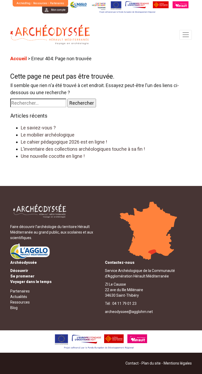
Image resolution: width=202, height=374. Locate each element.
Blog (14, 308)
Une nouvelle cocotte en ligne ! (53, 156)
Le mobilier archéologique (47, 135)
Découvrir (19, 271)
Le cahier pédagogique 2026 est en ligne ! (64, 142)
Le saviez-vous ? (38, 127)
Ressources (40, 3)
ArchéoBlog (24, 3)
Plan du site (151, 363)
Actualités (18, 297)
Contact (132, 363)
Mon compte (58, 9)
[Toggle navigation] (185, 35)
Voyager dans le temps (31, 282)
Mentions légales (178, 363)
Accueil (18, 58)
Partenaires (57, 3)
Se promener (22, 276)
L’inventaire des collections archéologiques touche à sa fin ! (83, 149)
